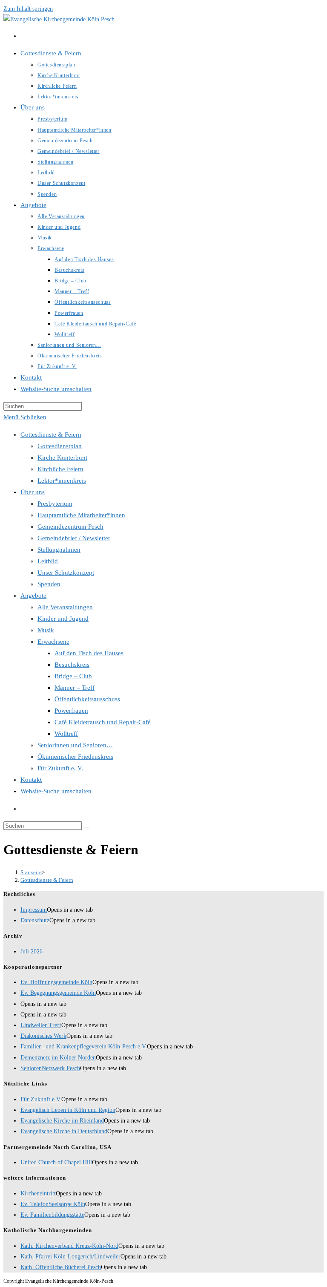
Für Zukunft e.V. (40, 1099)
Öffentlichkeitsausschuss (87, 699)
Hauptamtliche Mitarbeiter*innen (81, 515)
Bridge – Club (73, 676)
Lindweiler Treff (40, 1025)
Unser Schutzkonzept (65, 572)
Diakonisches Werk (43, 1036)
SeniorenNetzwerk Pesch (50, 1068)
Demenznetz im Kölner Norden (58, 1057)
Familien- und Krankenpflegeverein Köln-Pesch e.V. (83, 1046)
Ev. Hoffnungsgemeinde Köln (56, 982)
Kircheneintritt (38, 1193)
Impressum (33, 910)
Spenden (48, 584)
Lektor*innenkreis (61, 480)
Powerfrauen (71, 710)
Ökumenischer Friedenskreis (75, 756)
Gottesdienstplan (59, 446)
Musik (45, 630)
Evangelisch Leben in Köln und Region (67, 1110)
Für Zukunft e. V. (60, 768)
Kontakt (31, 779)
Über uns (32, 492)
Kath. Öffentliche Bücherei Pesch (60, 1267)
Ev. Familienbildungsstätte (52, 1215)
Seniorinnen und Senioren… (75, 745)
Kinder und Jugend (63, 618)
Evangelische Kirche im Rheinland (62, 1120)
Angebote (33, 595)
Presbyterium (54, 503)
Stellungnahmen (58, 549)
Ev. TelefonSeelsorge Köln (52, 1204)
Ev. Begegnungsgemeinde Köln (58, 993)
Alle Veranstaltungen (65, 607)
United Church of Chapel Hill (56, 1162)
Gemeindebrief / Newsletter (73, 538)
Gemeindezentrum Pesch (70, 526)
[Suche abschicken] (87, 828)
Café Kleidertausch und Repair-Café (102, 722)
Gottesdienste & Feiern (50, 434)
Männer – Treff (74, 687)
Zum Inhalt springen (28, 9)
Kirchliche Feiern (60, 469)
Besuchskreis (71, 664)
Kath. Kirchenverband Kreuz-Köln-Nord (69, 1246)
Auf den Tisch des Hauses (88, 653)
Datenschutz (34, 920)
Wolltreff (66, 733)
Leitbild (47, 561)
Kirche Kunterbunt (62, 457)
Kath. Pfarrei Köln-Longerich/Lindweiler (70, 1256)
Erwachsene (53, 641)
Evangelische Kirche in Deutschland (63, 1131)
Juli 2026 (31, 951)
